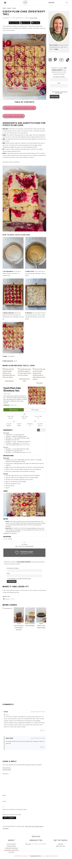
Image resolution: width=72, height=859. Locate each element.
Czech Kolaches (9, 381)
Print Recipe (36, 22)
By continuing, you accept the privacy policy (19, 578)
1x (38, 430)
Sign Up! (28, 844)
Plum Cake (39, 383)
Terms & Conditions (11, 848)
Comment (6, 773)
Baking (9, 8)
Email (8, 573)
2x (41, 430)
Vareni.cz (14, 533)
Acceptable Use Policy (11, 850)
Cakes (14, 8)
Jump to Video (26, 22)
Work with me (60, 846)
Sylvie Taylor (7, 393)
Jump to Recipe (15, 22)
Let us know (23, 553)
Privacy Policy (11, 844)
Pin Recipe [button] (36, 409)
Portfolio (11, 852)
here (56, 49)
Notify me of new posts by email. (12, 814)
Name (4, 795)
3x (44, 430)
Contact (60, 844)
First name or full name (12, 568)
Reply (42, 730)
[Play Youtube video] (24, 504)
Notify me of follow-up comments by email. (15, 809)
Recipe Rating (6, 768)
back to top (36, 836)
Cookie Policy (11, 846)
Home (4, 8)
